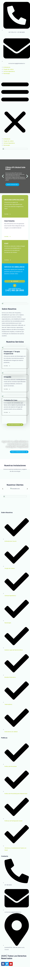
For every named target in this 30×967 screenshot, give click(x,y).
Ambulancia (6, 67)
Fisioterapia (6, 73)
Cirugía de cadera (8, 69)
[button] (15, 107)
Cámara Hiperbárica (9, 71)
